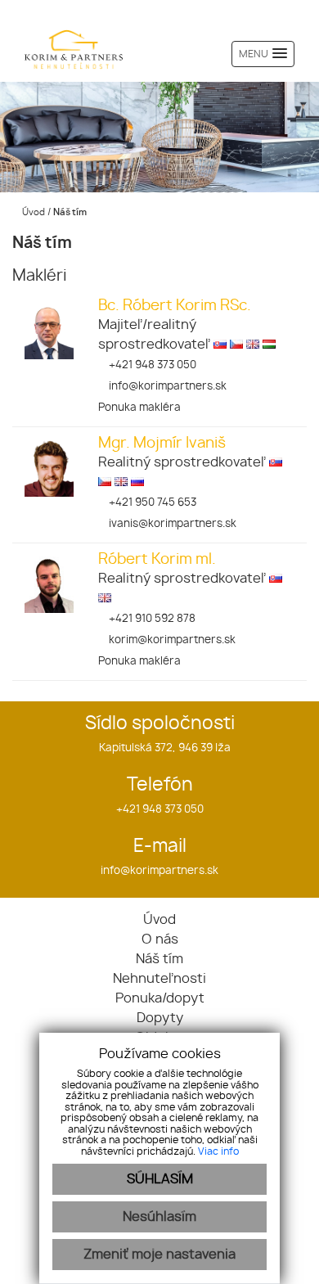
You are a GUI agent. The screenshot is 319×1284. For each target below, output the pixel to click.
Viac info (218, 1151)
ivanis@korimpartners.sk (171, 524)
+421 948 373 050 (151, 365)
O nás (160, 939)
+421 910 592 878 (150, 619)
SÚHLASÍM (160, 1179)
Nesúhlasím (159, 1216)
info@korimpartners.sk (166, 386)
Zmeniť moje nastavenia (159, 1254)
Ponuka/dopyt (159, 998)
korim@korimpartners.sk (171, 640)
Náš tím (159, 959)
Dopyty (160, 1018)
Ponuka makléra (139, 408)
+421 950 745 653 (151, 503)
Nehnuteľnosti (159, 978)
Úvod (32, 212)
